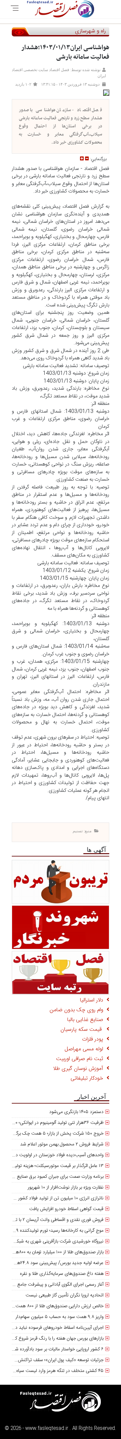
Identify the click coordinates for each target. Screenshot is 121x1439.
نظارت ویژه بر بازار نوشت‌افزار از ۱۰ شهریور (66, 1187)
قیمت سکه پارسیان (84, 1029)
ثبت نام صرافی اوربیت (81, 1058)
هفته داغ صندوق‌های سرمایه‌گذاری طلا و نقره (62, 1274)
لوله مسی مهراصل (86, 1049)
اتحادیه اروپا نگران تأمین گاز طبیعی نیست (65, 1295)
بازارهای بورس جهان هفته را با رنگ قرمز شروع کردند (55, 1339)
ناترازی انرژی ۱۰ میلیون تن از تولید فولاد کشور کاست (55, 1198)
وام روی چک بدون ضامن (78, 1010)
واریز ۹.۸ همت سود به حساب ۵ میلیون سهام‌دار (59, 1317)
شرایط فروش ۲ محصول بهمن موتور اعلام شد (62, 1144)
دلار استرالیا (93, 1000)
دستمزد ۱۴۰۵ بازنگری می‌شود (76, 1112)
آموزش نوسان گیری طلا (80, 1068)
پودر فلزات (94, 1039)
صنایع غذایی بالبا (87, 1019)
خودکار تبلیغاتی (89, 1078)
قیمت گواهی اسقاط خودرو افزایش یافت (66, 1209)
